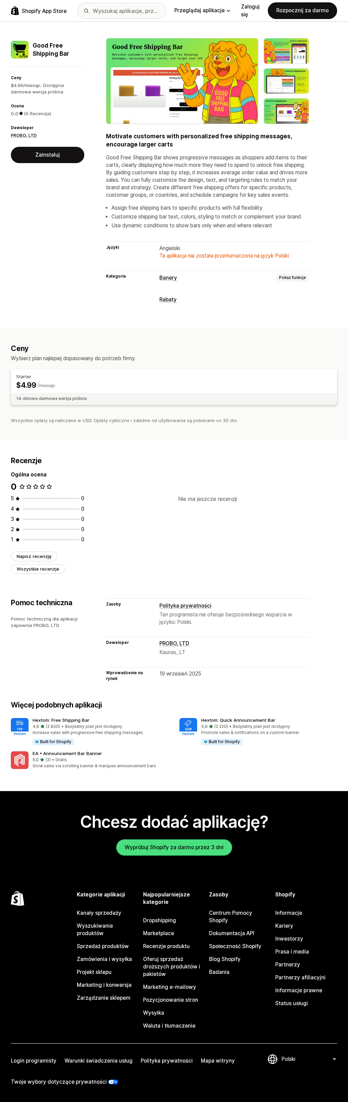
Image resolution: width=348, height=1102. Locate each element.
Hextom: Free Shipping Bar (61, 720)
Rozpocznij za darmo (302, 10)
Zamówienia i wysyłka (104, 959)
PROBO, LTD (24, 135)
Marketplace (158, 933)
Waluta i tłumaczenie (169, 1025)
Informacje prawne (298, 990)
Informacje (288, 913)
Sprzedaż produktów (103, 946)
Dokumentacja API (231, 933)
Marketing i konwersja (104, 985)
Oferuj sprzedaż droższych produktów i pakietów (171, 966)
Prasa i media (292, 951)
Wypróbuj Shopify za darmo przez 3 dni (174, 847)
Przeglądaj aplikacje (199, 10)
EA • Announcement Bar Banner (67, 753)
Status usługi (291, 1003)
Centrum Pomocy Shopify (230, 917)
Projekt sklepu (94, 972)
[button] (90, 732)
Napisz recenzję (34, 556)
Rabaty (168, 299)
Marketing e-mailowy (169, 987)
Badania (219, 972)
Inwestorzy (289, 938)
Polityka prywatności (185, 605)
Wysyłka (153, 1013)
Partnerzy (287, 964)
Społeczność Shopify (235, 946)
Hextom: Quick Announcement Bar (238, 720)
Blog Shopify (225, 959)
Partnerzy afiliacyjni (300, 977)
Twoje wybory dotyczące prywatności (59, 1082)
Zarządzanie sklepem (103, 998)
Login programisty (33, 1060)
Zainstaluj (47, 155)
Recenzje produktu (166, 946)
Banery (168, 278)
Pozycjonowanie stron (170, 1000)
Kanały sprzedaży (99, 913)
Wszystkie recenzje (38, 569)
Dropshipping (159, 920)
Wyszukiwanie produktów (95, 930)
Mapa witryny (218, 1060)
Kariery (284, 926)
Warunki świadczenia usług (99, 1060)
